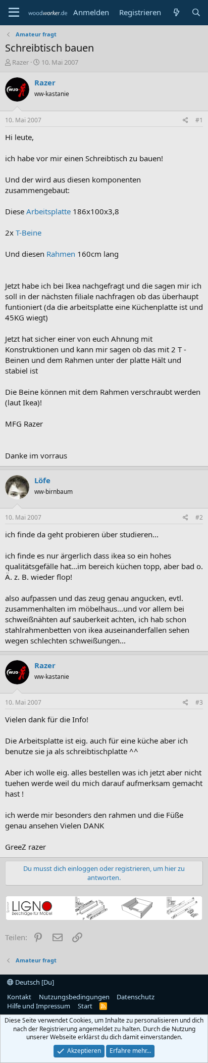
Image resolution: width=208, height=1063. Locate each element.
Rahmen (60, 254)
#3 (199, 702)
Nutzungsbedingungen (74, 996)
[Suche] (196, 12)
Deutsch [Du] (34, 982)
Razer (20, 62)
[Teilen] (185, 120)
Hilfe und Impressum (38, 1005)
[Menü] (14, 12)
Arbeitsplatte (48, 211)
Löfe (42, 480)
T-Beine (28, 232)
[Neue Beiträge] (176, 12)
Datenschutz (135, 996)
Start (85, 1005)
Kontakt (19, 996)
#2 (199, 517)
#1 (199, 120)
